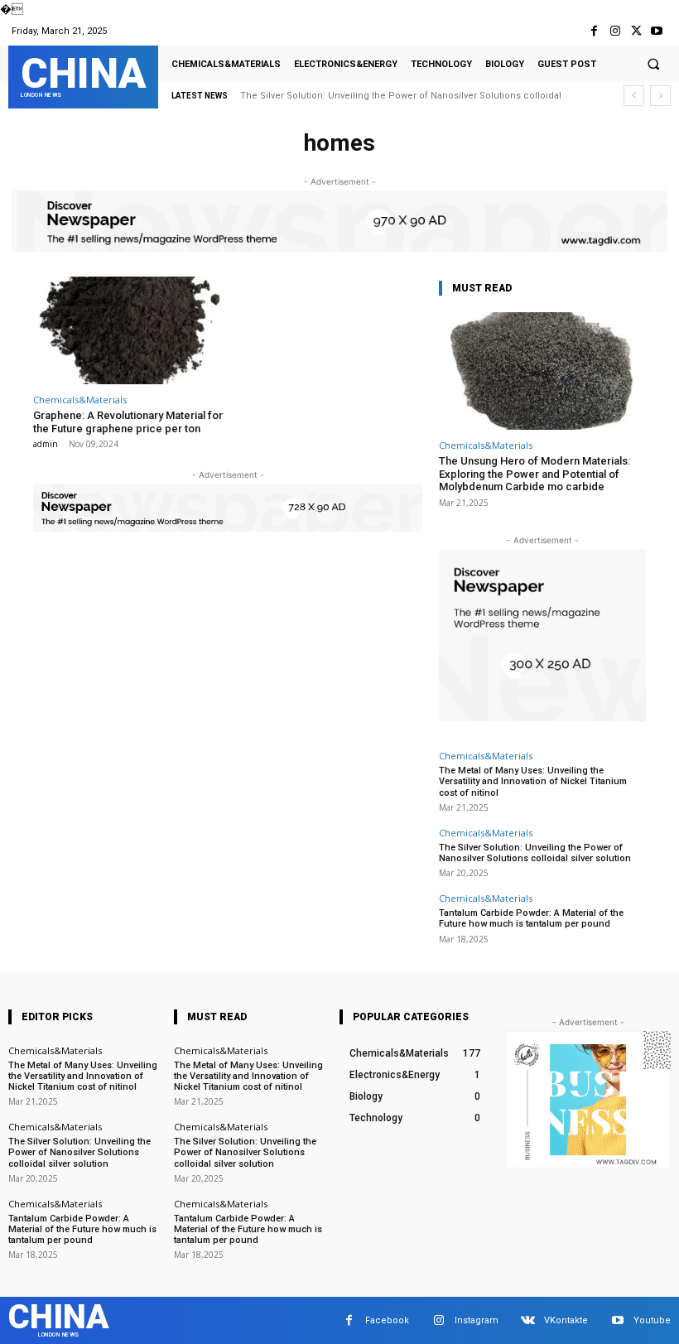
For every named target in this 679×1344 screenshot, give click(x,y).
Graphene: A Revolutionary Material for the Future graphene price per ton (128, 422)
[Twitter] (636, 31)
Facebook (387, 1320)
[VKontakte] (527, 1320)
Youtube (652, 1320)
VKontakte (566, 1320)
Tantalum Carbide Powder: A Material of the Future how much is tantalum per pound (531, 918)
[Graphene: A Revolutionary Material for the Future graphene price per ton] (128, 331)
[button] (653, 63)
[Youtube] (657, 31)
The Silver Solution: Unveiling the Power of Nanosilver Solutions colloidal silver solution (535, 853)
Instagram (476, 1320)
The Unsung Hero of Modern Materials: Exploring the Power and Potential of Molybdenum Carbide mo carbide (534, 474)
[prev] (634, 95)
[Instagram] (614, 31)
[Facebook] (594, 31)
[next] (660, 95)
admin (45, 444)
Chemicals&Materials (80, 399)
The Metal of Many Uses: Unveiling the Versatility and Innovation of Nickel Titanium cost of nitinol (533, 781)
